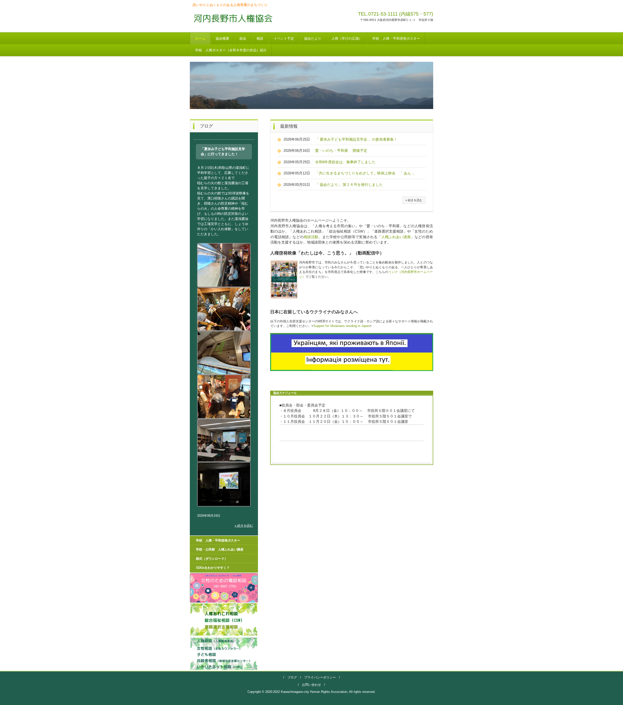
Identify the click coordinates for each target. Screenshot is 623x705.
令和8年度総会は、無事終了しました (345, 162)
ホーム (200, 38)
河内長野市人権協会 (231, 18)
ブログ (292, 677)
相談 (260, 38)
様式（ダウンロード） (212, 558)
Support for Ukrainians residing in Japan (341, 326)
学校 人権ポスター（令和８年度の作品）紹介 (231, 50)
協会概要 (222, 38)
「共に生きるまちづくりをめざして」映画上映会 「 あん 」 (365, 173)
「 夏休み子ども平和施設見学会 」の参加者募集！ (356, 139)
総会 (242, 38)
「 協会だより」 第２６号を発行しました (349, 184)
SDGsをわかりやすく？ (213, 567)
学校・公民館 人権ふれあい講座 (219, 549)
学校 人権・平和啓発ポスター (396, 38)
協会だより (312, 38)
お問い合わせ (311, 685)
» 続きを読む (413, 200)
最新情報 (289, 126)
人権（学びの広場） (346, 38)
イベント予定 (284, 38)
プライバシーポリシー (318, 677)
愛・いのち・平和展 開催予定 (341, 150)
